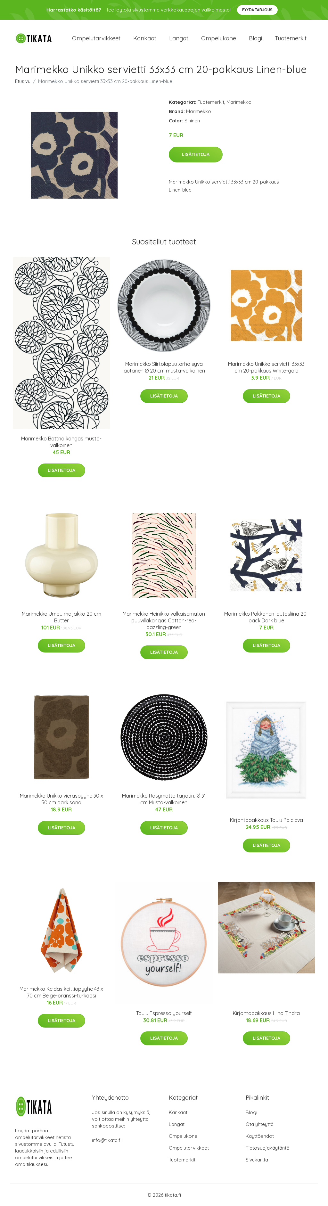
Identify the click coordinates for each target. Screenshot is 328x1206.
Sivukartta (257, 1160)
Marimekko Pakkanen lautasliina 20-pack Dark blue (266, 617)
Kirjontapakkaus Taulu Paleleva (266, 820)
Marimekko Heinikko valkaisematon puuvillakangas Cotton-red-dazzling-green (164, 620)
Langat (178, 38)
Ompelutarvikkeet (96, 38)
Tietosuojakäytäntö (268, 1148)
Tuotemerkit (291, 38)
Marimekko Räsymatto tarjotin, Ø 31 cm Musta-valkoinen (164, 799)
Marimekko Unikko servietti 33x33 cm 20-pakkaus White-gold (266, 367)
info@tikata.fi (106, 1140)
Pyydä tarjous (257, 9)
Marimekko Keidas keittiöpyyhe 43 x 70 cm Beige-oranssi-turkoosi (61, 992)
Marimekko (238, 102)
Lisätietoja (195, 154)
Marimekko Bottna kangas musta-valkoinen (61, 441)
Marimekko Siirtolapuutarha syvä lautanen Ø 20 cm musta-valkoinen (164, 367)
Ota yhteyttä (260, 1124)
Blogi (255, 38)
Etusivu (22, 81)
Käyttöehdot (260, 1136)
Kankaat (144, 38)
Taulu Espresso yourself (164, 1013)
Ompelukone (218, 38)
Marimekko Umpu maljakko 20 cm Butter (61, 617)
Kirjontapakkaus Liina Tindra (266, 1013)
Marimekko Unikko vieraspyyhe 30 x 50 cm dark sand (61, 799)
